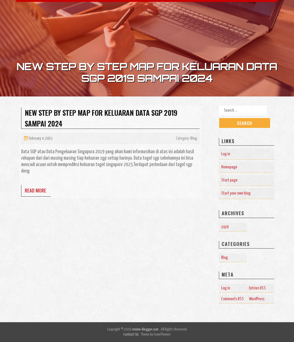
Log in (225, 154)
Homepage (229, 167)
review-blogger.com (145, 329)
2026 (225, 227)
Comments (232, 299)
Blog (193, 138)
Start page (229, 180)
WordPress (256, 299)
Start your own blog (236, 193)
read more (35, 190)
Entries (257, 288)
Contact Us (131, 334)
